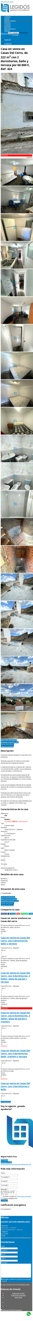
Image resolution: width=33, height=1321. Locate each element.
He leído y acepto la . (17, 1196)
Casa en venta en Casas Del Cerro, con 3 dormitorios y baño (15, 1086)
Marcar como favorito (7, 744)
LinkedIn (12, 914)
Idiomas (7, 31)
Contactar (4, 1200)
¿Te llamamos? (6, 1102)
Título (3, 1173)
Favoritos (7, 27)
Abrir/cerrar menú (7, 2)
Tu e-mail (4, 1185)
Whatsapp (24, 914)
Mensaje (4, 1189)
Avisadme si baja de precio (10, 742)
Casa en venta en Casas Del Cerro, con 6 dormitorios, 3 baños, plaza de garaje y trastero (15, 1017)
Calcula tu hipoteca (7, 746)
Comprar (7, 17)
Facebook (4, 914)
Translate (15, 35)
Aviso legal (18, 1297)
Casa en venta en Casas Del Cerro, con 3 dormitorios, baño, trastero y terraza (15, 1053)
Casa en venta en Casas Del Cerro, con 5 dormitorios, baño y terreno (15, 940)
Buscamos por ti (6, 34)
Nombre (4, 1250)
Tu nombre (5, 1177)
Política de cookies (18, 1293)
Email (18, 914)
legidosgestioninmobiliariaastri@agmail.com (16, 20)
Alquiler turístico (10, 21)
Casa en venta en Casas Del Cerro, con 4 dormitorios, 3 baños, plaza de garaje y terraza (15, 977)
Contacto (7, 25)
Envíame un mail (6, 1162)
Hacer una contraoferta (9, 740)
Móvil (3, 1254)
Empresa (7, 23)
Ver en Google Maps (8, 897)
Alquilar (7, 19)
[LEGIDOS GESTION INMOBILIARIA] (15, 12)
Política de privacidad (24, 1196)
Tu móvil (4, 1181)
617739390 (4, 1160)
